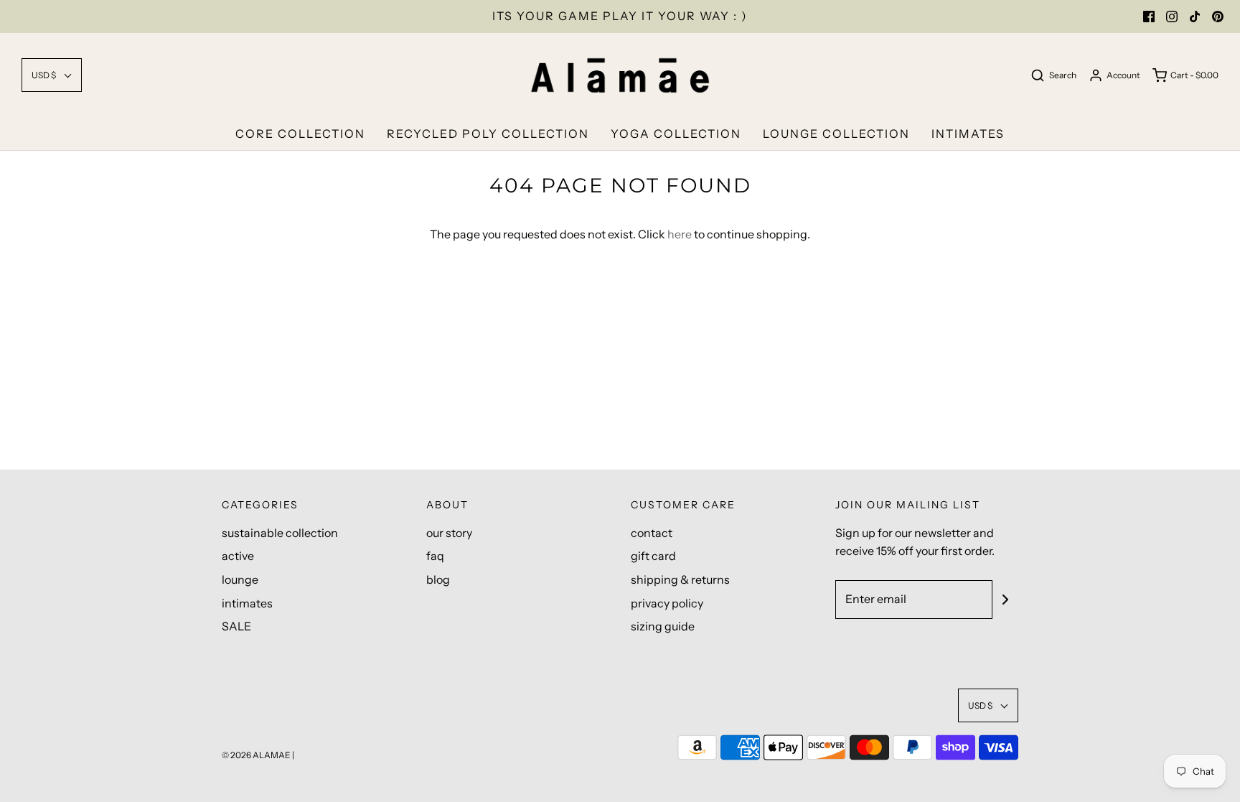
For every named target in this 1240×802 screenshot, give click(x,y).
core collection (300, 133)
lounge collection (836, 133)
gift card (653, 556)
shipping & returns (680, 579)
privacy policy (667, 603)
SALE (236, 626)
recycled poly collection (488, 133)
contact (651, 533)
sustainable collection (280, 533)
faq (435, 556)
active (238, 556)
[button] (52, 75)
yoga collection (676, 133)
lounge (240, 579)
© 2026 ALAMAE (256, 755)
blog (438, 579)
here (679, 234)
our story (449, 533)
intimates (968, 133)
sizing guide (663, 626)
